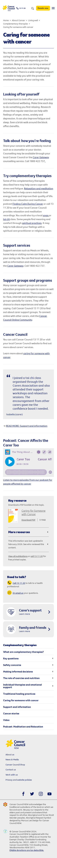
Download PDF (28, 519)
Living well (33, 20)
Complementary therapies (15, 23)
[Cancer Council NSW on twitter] (32, 794)
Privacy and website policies (19, 779)
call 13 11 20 (37, 556)
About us (10, 754)
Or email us (18, 593)
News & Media (12, 759)
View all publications (18, 556)
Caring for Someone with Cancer (33, 512)
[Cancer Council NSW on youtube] (49, 794)
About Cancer (18, 20)
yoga (46, 215)
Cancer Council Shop (15, 764)
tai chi (6, 219)
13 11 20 (22, 8)
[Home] (8, 8)
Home (6, 20)
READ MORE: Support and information (26, 425)
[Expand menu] (53, 8)
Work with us (12, 774)
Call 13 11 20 (19, 583)
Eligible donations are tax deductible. (27, 850)
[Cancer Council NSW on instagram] (41, 794)
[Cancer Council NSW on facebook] (23, 794)
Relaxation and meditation (38, 188)
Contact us (11, 769)
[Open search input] (32, 8)
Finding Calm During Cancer (28, 203)
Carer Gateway (41, 157)
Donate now (43, 8)
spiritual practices (32, 223)
